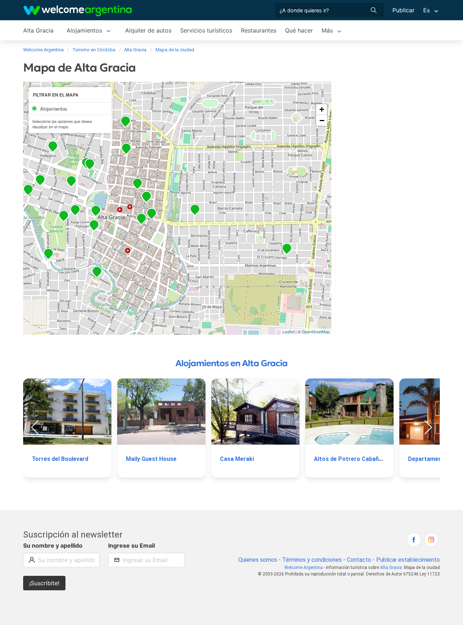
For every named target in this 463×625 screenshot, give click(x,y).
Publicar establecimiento (408, 559)
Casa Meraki (237, 458)
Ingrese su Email (131, 545)
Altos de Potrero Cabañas (349, 458)
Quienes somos (257, 559)
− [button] (321, 120)
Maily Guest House (151, 458)
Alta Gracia (38, 30)
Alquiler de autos (148, 30)
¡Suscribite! (44, 583)
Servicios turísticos (206, 30)
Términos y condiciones (312, 559)
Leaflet (288, 331)
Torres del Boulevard (60, 458)
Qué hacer (299, 30)
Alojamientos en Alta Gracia (231, 363)
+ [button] (321, 109)
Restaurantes (258, 30)
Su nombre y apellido (52, 545)
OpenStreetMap (316, 331)
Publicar (403, 10)
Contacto (359, 559)
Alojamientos (84, 30)
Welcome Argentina (303, 567)
